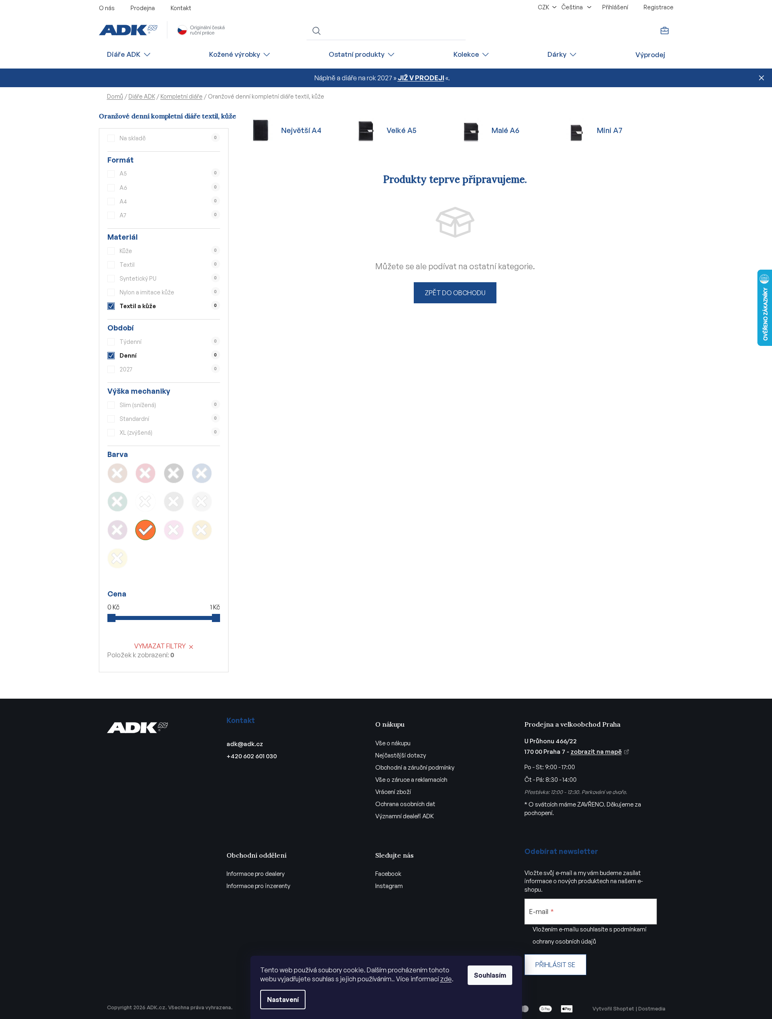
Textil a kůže (168, 305)
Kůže (168, 250)
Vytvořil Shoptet (613, 1008)
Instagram (389, 886)
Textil (168, 264)
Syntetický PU (168, 278)
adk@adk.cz (245, 744)
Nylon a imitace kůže (168, 292)
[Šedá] (174, 501)
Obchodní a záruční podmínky (414, 767)
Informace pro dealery (255, 873)
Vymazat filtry (160, 646)
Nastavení (283, 999)
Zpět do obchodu (455, 293)
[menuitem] (129, 54)
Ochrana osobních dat (405, 804)
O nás (107, 7)
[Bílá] (145, 501)
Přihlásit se (555, 965)
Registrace (659, 7)
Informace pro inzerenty (258, 886)
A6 (168, 187)
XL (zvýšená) (168, 432)
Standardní (168, 418)
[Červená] (145, 473)
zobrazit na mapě (596, 751)
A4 (168, 201)
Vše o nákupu (393, 743)
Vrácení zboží (393, 792)
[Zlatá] (202, 530)
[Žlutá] (117, 558)
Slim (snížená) (168, 404)
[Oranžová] (145, 530)
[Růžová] (174, 530)
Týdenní (168, 341)
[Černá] (174, 473)
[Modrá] (202, 473)
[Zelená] (117, 501)
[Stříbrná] (202, 501)
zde (446, 979)
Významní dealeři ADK (404, 816)
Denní (168, 355)
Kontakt (181, 7)
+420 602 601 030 (252, 756)
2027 (168, 369)
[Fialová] (117, 530)
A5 (168, 173)
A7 (168, 215)
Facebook (388, 873)
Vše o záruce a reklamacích (411, 779)
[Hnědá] (117, 473)
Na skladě (168, 138)
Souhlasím (490, 975)
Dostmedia (651, 1008)
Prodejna (142, 7)
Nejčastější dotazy (400, 755)
